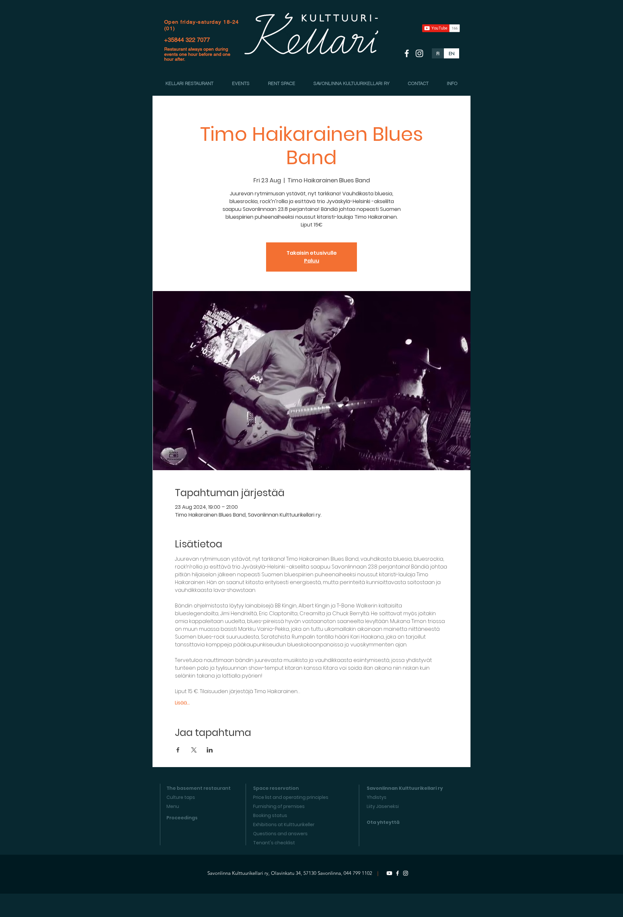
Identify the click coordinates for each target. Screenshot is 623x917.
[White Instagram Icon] (419, 53)
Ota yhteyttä (383, 822)
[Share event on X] (194, 749)
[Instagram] (405, 873)
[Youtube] (389, 873)
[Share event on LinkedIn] (210, 749)
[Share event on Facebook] (178, 749)
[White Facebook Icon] (407, 53)
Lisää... (182, 702)
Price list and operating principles (290, 797)
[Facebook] (397, 873)
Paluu (311, 260)
